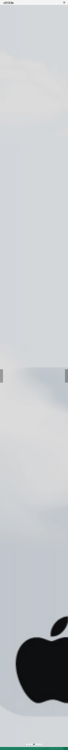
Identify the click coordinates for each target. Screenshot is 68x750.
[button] (27, 744)
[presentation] (1, 376)
